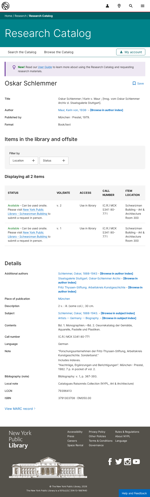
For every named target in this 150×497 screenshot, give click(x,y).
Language (121, 440)
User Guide (45, 67)
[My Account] (107, 6)
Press (70, 436)
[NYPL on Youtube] (136, 461)
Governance (96, 445)
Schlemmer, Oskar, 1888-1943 (77, 273)
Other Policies (97, 436)
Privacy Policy (97, 431)
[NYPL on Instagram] (128, 461)
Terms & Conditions (100, 440)
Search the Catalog (22, 52)
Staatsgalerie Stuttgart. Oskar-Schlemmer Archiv (89, 278)
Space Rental (75, 445)
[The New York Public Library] (5, 6)
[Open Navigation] (142, 6)
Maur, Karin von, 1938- (72, 110)
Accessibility (74, 431)
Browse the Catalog (58, 52)
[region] (75, 215)
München (64, 298)
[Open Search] (131, 6)
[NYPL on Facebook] (110, 461)
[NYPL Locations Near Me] (119, 6)
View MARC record (19, 409)
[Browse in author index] (106, 110)
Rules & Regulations (127, 431)
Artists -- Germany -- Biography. (78, 318)
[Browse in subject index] (118, 313)
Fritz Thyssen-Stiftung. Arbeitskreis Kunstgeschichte (91, 287)
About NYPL (122, 436)
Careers (72, 440)
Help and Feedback (134, 493)
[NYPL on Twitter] (119, 461)
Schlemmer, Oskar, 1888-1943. (78, 313)
